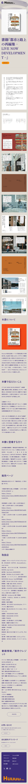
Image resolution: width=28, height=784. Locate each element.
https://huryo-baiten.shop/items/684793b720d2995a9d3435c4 (14, 545)
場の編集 (6, 763)
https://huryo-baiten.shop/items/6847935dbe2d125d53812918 (14, 522)
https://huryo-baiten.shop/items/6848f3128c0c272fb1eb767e (14, 496)
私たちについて (7, 755)
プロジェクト (6, 758)
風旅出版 (14, 758)
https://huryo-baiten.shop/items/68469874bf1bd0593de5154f (14, 510)
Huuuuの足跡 (15, 755)
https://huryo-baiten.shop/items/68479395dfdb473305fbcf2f (14, 533)
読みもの (14, 761)
